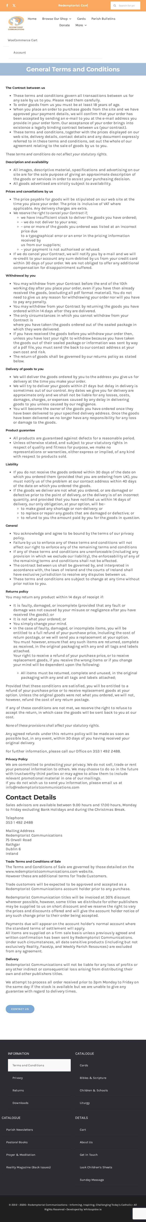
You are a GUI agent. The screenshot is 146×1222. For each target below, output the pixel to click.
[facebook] (7, 5)
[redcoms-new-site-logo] (16, 18)
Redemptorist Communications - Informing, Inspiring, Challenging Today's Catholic (80, 1204)
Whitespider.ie (93, 1209)
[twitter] (14, 5)
